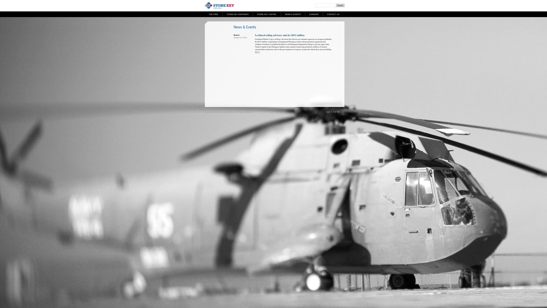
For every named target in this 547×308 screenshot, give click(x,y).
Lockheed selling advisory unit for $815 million (279, 35)
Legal (328, 112)
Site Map (336, 112)
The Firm (213, 14)
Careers (314, 14)
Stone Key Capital (267, 14)
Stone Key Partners (238, 14)
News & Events (293, 14)
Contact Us (333, 14)
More (257, 52)
